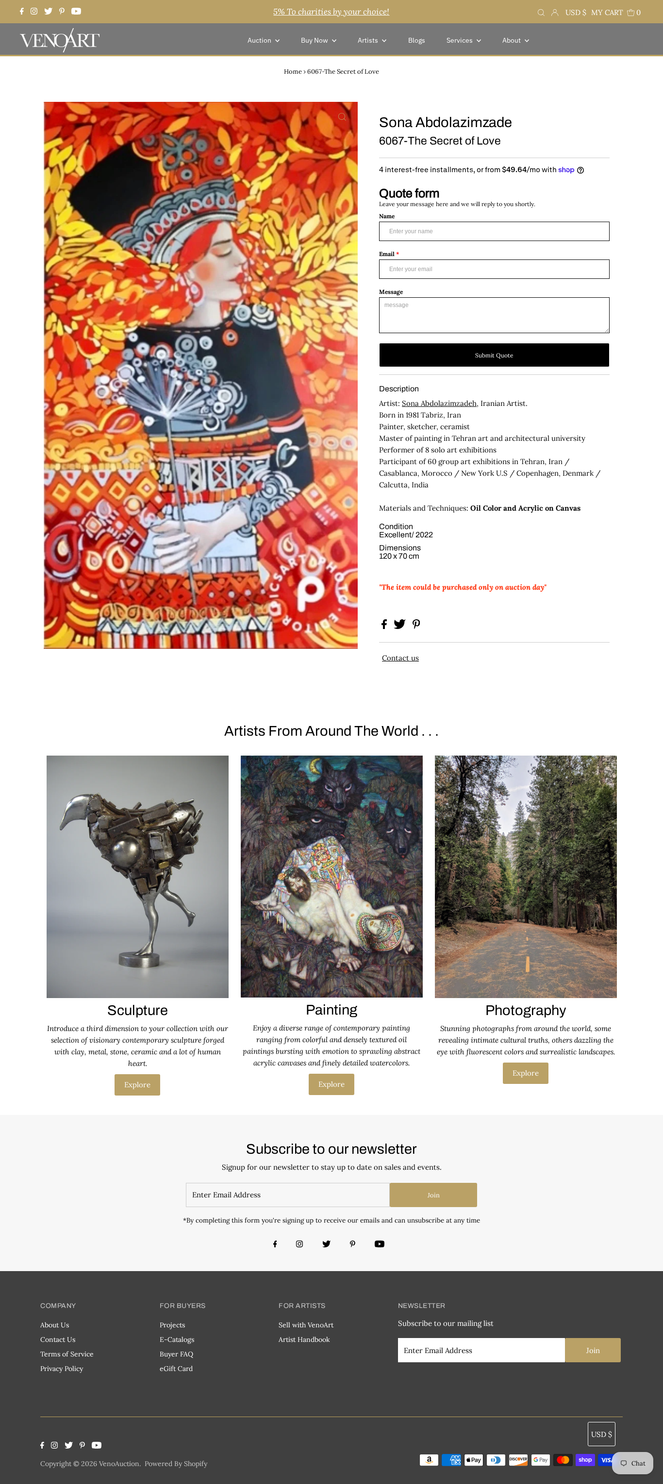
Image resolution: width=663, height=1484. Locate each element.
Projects (172, 1325)
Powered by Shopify (176, 1463)
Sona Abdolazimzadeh (439, 403)
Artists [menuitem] (369, 40)
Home (293, 71)
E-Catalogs (177, 1339)
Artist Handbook (304, 1339)
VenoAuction (119, 1463)
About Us (54, 1325)
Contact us (400, 658)
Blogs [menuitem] (416, 40)
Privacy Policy (61, 1368)
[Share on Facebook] (385, 626)
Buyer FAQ (176, 1354)
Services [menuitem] (460, 40)
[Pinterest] (62, 11)
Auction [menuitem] (260, 40)
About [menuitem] (512, 40)
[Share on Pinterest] (416, 626)
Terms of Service (67, 1354)
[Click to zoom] (342, 117)
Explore (137, 1084)
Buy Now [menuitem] (315, 40)
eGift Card (176, 1368)
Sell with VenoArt (306, 1325)
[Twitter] (48, 11)
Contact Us (57, 1339)
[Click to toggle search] (541, 11)
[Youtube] (76, 11)
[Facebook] (23, 11)
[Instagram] (34, 11)
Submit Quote (494, 355)
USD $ (575, 12)
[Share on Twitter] (401, 626)
